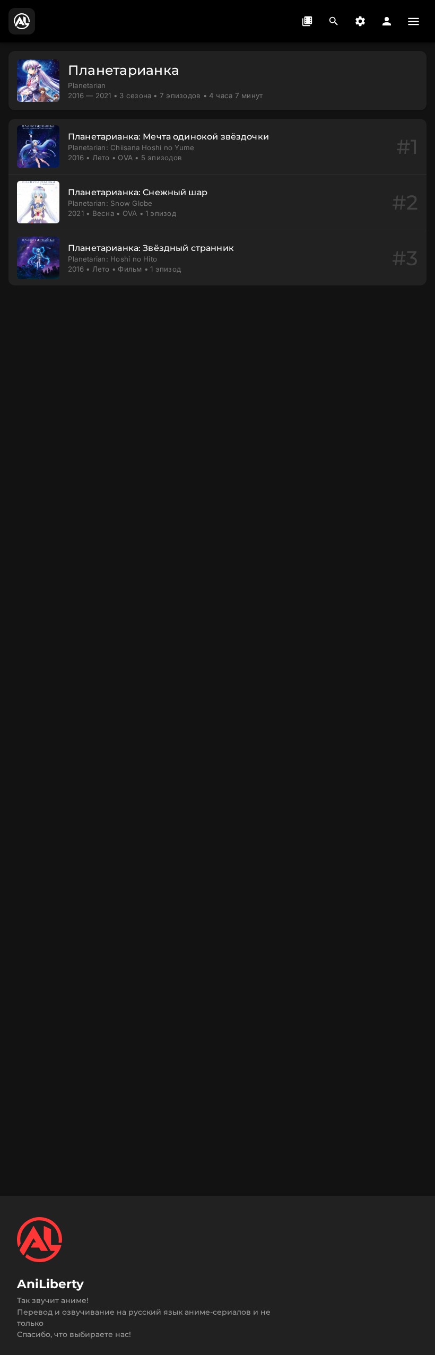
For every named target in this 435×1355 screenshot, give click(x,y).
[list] (217, 202)
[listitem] (217, 146)
